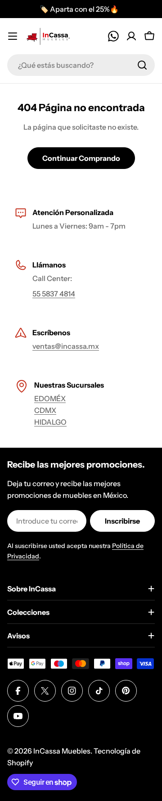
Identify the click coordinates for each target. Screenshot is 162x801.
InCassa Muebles (61, 750)
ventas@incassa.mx (65, 346)
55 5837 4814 (53, 293)
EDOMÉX (50, 398)
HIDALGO (50, 421)
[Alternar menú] (12, 36)
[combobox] (81, 65)
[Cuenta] (131, 36)
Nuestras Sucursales (69, 384)
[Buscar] (142, 65)
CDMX (45, 410)
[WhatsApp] (113, 36)
